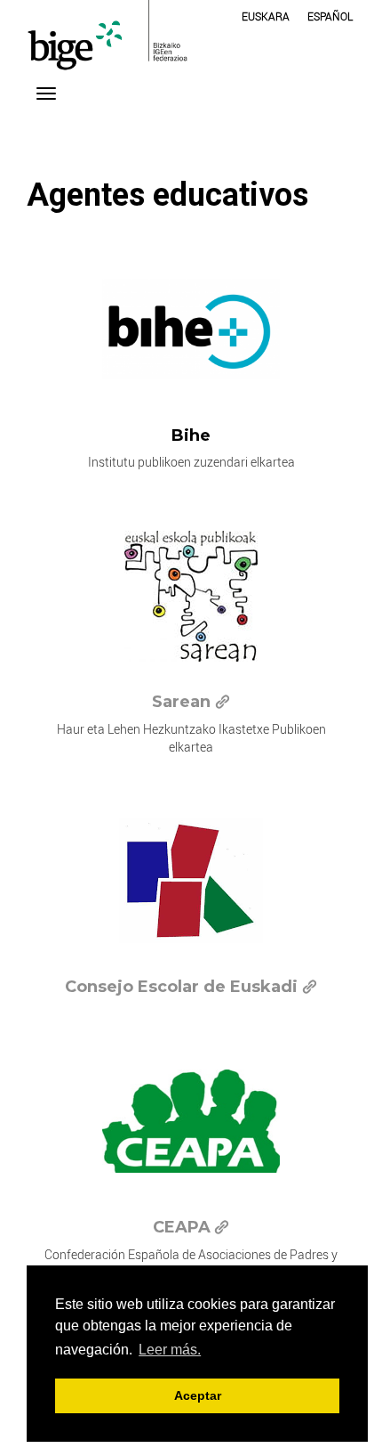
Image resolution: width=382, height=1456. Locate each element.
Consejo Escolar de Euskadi (181, 986)
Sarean (181, 702)
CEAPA (182, 1227)
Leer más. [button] (170, 1349)
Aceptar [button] (197, 1395)
